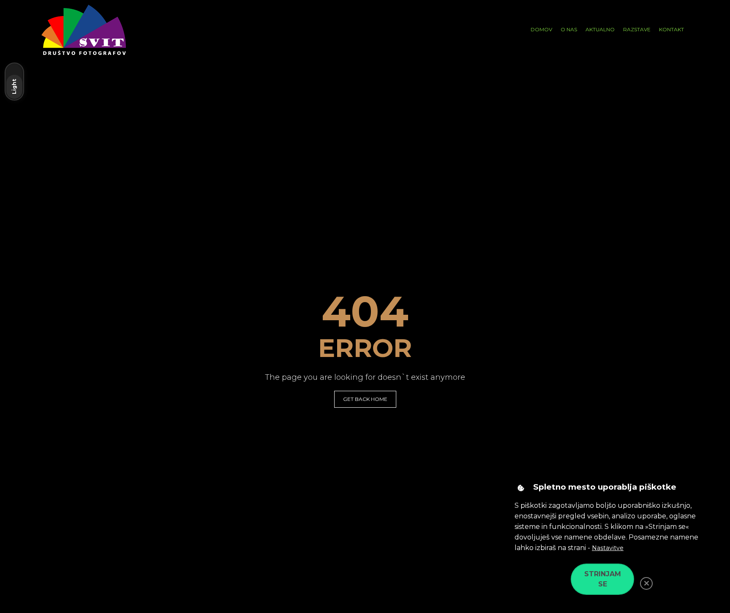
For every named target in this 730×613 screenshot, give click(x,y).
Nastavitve (608, 548)
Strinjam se (602, 579)
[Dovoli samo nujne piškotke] (646, 583)
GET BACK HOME (365, 399)
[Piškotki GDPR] (521, 488)
